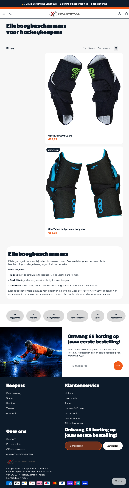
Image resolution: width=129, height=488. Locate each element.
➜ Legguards (15, 316)
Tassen (10, 408)
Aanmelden (112, 445)
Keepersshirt (72, 413)
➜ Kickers (33, 316)
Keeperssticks (72, 418)
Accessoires (12, 413)
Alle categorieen (74, 423)
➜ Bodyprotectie (53, 316)
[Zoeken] (10, 13)
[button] (104, 48)
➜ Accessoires (116, 316)
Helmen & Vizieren (75, 408)
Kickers (69, 393)
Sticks (9, 398)
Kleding (10, 403)
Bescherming (13, 393)
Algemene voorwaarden (19, 454)
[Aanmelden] (118, 365)
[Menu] (3, 13)
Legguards (71, 398)
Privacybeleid (13, 444)
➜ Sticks (98, 316)
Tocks (68, 403)
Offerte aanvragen (16, 449)
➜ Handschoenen (77, 316)
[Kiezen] (118, 126)
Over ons (11, 439)
